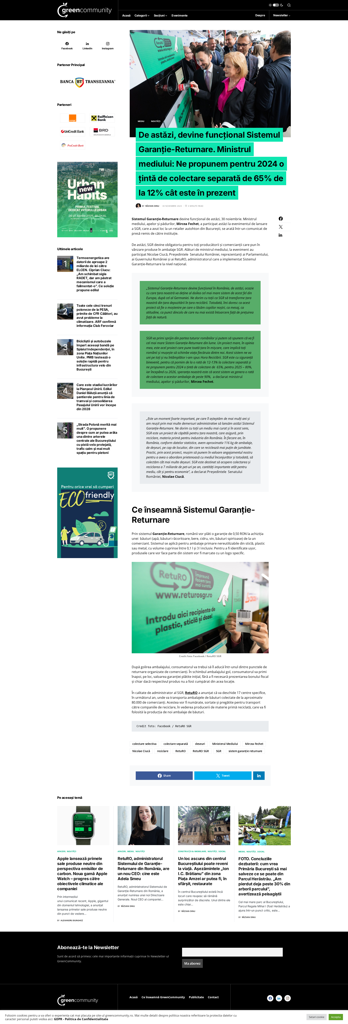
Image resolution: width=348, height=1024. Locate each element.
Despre (260, 15)
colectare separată (176, 744)
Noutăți (155, 121)
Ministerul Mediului (225, 744)
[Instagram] (287, 998)
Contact (213, 997)
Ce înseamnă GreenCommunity (163, 997)
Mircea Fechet (254, 744)
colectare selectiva (144, 744)
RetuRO (180, 751)
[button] (276, 5)
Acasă (133, 997)
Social (222, 851)
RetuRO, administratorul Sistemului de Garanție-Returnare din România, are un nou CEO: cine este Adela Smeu (143, 868)
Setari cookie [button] (316, 1017)
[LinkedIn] (279, 998)
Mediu (141, 121)
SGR (218, 751)
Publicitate (196, 997)
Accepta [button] (336, 1017)
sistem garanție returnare (245, 751)
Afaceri (61, 851)
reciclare (162, 751)
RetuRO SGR (201, 751)
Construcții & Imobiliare (192, 851)
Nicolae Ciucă (141, 751)
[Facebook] (270, 998)
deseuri (200, 744)
